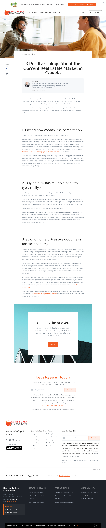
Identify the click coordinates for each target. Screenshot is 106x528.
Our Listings (33, 12)
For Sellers (33, 448)
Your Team (56, 12)
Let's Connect (50, 443)
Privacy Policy (96, 470)
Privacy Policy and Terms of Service (53, 405)
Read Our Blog (35, 443)
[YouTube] (13, 440)
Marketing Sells (45, 12)
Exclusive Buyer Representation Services (63, 497)
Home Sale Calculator (52, 446)
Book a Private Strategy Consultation (65, 502)
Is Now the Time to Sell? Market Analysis (37, 497)
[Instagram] (16, 440)
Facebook (83, 498)
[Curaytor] (14, 449)
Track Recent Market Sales (36, 502)
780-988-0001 (14, 499)
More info (78, 525)
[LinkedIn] (10, 440)
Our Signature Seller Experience (37, 492)
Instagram (90, 498)
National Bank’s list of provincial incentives (44, 294)
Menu (83, 12)
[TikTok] (19, 440)
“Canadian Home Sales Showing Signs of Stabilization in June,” (41, 152)
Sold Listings (49, 440)
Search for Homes (35, 437)
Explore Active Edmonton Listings (64, 492)
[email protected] (64, 476)
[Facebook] (6, 440)
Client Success (35, 446)
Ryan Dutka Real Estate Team (11, 489)
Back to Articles (30, 54)
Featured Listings (35, 440)
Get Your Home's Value (52, 437)
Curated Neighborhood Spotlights (89, 492)
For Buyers (34, 434)
